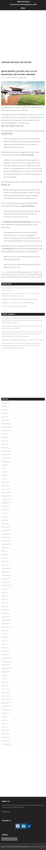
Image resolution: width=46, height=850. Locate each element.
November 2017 (6, 620)
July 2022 (4, 434)
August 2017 (5, 630)
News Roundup (38, 274)
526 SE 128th (32, 272)
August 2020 (5, 506)
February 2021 (6, 485)
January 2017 (6, 654)
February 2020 (6, 527)
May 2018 (5, 599)
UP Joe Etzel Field (25, 277)
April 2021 (5, 479)
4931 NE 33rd (11, 272)
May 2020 (5, 517)
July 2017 (4, 634)
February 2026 (6, 423)
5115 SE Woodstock (21, 272)
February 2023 (6, 430)
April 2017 (5, 644)
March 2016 (5, 689)
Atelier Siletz (9, 274)
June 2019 (5, 554)
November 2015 (6, 703)
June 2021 (5, 472)
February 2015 (6, 734)
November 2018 (6, 579)
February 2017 (6, 651)
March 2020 (5, 523)
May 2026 (5, 413)
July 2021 (4, 468)
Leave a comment (36, 277)
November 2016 (6, 661)
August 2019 (5, 548)
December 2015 (6, 699)
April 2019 (5, 561)
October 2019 (6, 541)
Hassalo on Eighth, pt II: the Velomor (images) (15, 336)
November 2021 (6, 454)
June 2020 (5, 513)
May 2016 (5, 682)
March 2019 (5, 565)
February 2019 (6, 568)
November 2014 (6, 744)
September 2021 (7, 461)
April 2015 (5, 727)
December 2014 (6, 741)
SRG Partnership (14, 277)
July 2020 (4, 510)
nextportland (22, 77)
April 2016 (5, 685)
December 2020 (6, 492)
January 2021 (6, 489)
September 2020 (7, 503)
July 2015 (4, 716)
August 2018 (5, 589)
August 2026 (5, 403)
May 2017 (5, 641)
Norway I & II (5, 277)
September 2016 (7, 668)
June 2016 (5, 678)
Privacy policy (6, 811)
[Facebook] (17, 826)
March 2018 (5, 606)
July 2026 (4, 406)
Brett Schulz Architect (19, 274)
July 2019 (4, 551)
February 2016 (6, 692)
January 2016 (6, 696)
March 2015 (5, 730)
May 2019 (5, 558)
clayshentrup (6, 340)
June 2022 (5, 437)
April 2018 (5, 603)
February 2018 (6, 610)
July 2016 (4, 675)
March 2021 (5, 482)
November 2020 (6, 496)
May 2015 (5, 723)
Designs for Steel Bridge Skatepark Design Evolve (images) (19, 299)
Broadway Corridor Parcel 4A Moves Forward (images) (18, 303)
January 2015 (6, 737)
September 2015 (7, 710)
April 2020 (5, 520)
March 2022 (5, 448)
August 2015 (5, 713)
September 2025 (7, 427)
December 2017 (6, 616)
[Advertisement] (23, 34)
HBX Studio (30, 274)
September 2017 (7, 627)
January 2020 (6, 530)
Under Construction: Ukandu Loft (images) (14, 306)
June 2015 (5, 720)
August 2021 (5, 465)
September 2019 (7, 544)
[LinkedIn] (23, 826)
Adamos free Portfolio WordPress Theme (15, 847)
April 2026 (5, 416)
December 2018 (6, 575)
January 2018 (6, 613)
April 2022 (5, 444)
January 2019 (6, 572)
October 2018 (6, 582)
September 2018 (7, 585)
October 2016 (6, 665)
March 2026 (5, 420)
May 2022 (5, 441)
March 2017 (5, 647)
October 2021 (6, 458)
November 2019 (6, 537)
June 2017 (5, 637)
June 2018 (5, 596)
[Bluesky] (29, 826)
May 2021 (5, 475)
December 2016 (6, 658)
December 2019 (6, 534)
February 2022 (6, 451)
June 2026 (5, 410)
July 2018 (4, 592)
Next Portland (23, 1)
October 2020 (6, 499)
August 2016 (5, 672)
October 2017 (6, 623)
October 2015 (6, 706)
